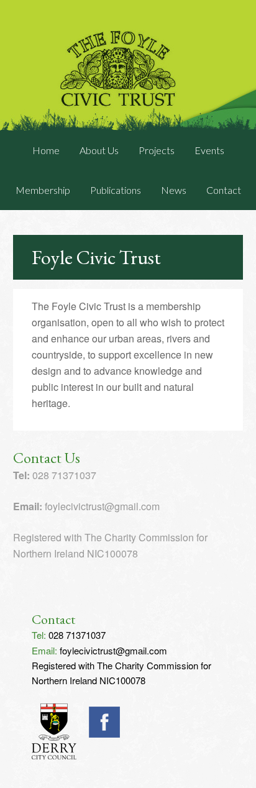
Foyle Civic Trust (128, 65)
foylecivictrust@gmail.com (113, 650)
